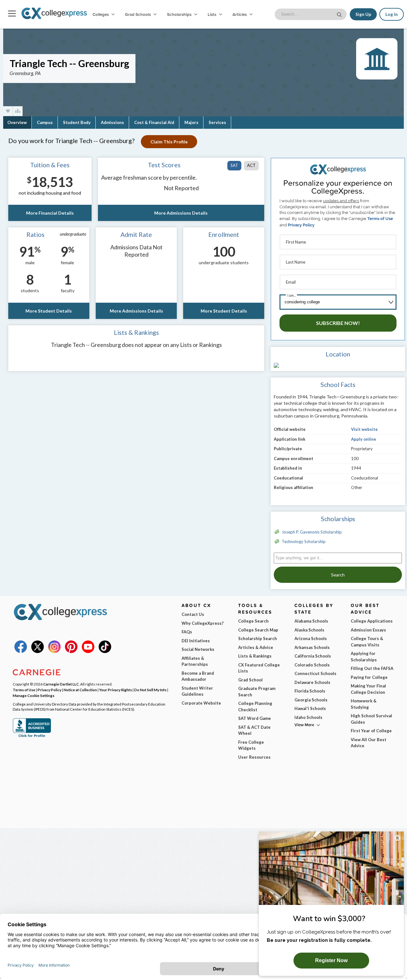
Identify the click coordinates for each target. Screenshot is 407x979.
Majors (191, 122)
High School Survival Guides (371, 719)
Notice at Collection (80, 689)
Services (217, 122)
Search (338, 574)
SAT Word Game (254, 718)
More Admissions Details (181, 213)
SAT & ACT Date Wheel (254, 730)
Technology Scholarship (304, 541)
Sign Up (363, 14)
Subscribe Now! (338, 323)
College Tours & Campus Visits (367, 641)
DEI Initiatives (196, 640)
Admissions (112, 122)
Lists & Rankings (255, 655)
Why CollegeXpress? (203, 623)
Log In (391, 14)
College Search (253, 621)
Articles (240, 14)
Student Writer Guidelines (197, 691)
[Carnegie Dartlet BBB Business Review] (32, 736)
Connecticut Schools (315, 673)
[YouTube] (88, 651)
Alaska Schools (309, 629)
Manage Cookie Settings (33, 695)
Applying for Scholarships (364, 656)
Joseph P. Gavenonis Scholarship (312, 531)
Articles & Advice (255, 647)
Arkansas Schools (312, 647)
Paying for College (369, 677)
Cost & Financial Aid (154, 122)
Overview (17, 122)
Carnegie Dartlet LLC (61, 684)
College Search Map (258, 629)
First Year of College (371, 730)
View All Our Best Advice (368, 742)
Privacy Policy (301, 225)
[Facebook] (21, 651)
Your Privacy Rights (115, 689)
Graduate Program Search (256, 691)
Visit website (364, 429)
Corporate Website (201, 703)
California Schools (312, 655)
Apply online (363, 439)
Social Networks (198, 649)
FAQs (187, 631)
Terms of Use (380, 218)
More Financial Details (50, 213)
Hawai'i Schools (310, 708)
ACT (251, 165)
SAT (234, 165)
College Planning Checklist (255, 706)
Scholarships (179, 14)
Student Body (77, 122)
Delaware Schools (312, 682)
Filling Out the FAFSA (372, 668)
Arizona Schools (310, 638)
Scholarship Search (257, 638)
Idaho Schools (308, 717)
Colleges (101, 14)
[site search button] (340, 13)
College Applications (372, 621)
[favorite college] (8, 111)
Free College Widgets (251, 745)
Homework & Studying (363, 704)
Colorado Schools (312, 664)
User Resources (254, 757)
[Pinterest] (71, 651)
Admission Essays (368, 629)
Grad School (250, 679)
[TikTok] (105, 651)
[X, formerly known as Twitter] (37, 651)
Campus (45, 122)
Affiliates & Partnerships (195, 661)
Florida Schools (309, 690)
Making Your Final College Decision (368, 689)
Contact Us (193, 614)
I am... (291, 295)
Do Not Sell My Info (150, 689)
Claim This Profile (169, 141)
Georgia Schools (311, 699)
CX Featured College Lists (259, 668)
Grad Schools (138, 14)
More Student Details (48, 311)
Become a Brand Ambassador (198, 676)
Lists (212, 14)
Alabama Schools (311, 621)
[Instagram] (54, 651)
